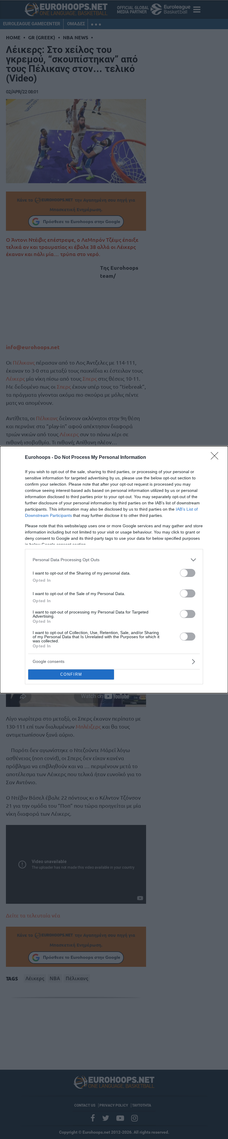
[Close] (216, 457)
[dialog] (114, 569)
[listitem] (114, 560)
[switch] (187, 573)
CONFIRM (71, 674)
